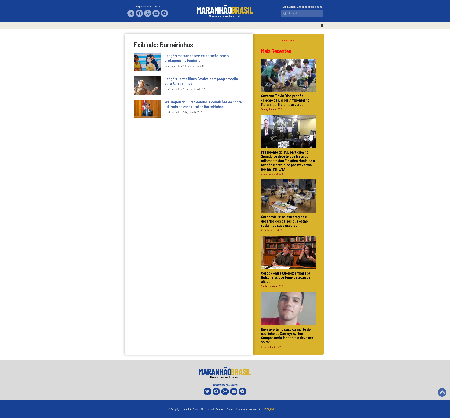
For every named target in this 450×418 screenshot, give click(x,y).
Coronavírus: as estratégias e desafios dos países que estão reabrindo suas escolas (284, 220)
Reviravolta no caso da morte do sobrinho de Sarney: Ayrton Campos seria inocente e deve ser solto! (287, 335)
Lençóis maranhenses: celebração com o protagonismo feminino (197, 58)
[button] (131, 13)
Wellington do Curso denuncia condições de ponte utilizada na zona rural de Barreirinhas (203, 104)
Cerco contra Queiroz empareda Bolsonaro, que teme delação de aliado (286, 277)
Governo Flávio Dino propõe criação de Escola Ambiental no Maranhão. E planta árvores (285, 99)
